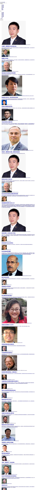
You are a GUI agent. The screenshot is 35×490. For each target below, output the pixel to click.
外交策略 (3, 12)
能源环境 (3, 14)
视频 (2, 17)
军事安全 (3, 13)
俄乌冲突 (3, 6)
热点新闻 (3, 16)
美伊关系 (3, 7)
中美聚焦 (1, 18)
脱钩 (2, 8)
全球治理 (3, 5)
